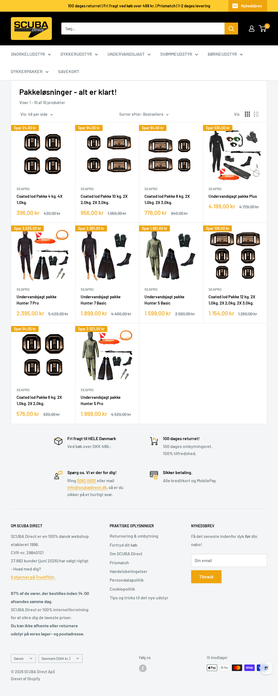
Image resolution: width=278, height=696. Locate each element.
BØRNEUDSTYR (222, 54)
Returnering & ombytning (134, 535)
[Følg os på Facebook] (143, 668)
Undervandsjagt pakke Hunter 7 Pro (36, 299)
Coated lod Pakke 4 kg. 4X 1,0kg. (39, 199)
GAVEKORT (68, 71)
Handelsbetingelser (128, 571)
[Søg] (231, 29)
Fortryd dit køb (123, 544)
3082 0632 (86, 480)
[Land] (251, 29)
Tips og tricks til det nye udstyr (139, 597)
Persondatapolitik (127, 579)
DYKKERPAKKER (27, 71)
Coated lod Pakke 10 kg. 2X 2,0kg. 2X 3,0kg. (104, 199)
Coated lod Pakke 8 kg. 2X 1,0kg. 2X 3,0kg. (167, 199)
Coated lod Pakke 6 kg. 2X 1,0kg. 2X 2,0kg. (39, 400)
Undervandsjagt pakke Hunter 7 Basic (101, 299)
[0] (262, 28)
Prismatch (119, 562)
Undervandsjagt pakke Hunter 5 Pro (101, 400)
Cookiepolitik (122, 588)
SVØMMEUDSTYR (176, 54)
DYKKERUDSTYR (76, 54)
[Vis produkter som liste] (256, 114)
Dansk (19, 658)
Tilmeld (206, 576)
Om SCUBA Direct (126, 553)
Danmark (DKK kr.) (56, 658)
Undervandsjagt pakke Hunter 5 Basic (164, 299)
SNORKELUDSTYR (28, 54)
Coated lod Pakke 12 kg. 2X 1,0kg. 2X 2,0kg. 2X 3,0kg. (231, 299)
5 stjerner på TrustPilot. (33, 576)
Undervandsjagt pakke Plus (232, 196)
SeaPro (23, 189)
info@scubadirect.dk (87, 487)
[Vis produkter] (247, 114)
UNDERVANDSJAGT (126, 54)
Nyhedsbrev (251, 5)
